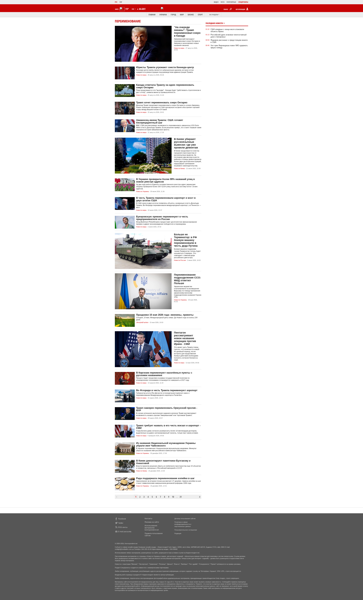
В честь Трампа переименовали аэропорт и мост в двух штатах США (166, 199)
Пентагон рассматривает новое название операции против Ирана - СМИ (185, 338)
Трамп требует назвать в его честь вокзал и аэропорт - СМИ (168, 426)
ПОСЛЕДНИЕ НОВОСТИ (214, 23)
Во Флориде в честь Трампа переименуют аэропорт (166, 390)
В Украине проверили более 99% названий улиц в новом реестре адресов (165, 180)
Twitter (120, 523)
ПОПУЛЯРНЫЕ (231, 2)
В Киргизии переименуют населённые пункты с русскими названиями (164, 374)
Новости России (180, 260)
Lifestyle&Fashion (142, 322)
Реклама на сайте (152, 522)
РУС (116, 2)
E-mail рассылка (124, 532)
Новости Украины (142, 191)
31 (181, 496)
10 (173, 496)
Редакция (177, 533)
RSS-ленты (122, 527)
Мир (182, 14)
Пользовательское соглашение (185, 530)
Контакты (148, 519)
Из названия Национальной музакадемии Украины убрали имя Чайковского (166, 444)
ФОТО (222, 2)
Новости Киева (179, 168)
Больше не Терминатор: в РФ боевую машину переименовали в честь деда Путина (186, 240)
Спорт (200, 14)
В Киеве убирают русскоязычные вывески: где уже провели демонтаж (186, 143)
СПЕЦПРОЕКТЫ (243, 2)
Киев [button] (116, 9)
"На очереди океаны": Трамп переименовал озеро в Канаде (187, 31)
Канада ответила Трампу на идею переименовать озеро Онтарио (165, 86)
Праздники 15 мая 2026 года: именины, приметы (165, 314)
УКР (121, 2)
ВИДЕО (216, 2)
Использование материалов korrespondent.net (152, 528)
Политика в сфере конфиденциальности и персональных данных (182, 524)
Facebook (122, 519)
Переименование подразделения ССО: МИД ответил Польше (187, 279)
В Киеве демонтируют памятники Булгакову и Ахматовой (163, 462)
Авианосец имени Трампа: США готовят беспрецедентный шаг (159, 121)
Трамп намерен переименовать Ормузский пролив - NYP (166, 409)
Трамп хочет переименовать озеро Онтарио (161, 102)
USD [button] (133, 9)
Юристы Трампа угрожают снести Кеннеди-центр (165, 67)
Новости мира (179, 48)
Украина (163, 14)
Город (173, 14)
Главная (151, 14)
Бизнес (191, 14)
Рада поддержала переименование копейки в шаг (165, 478)
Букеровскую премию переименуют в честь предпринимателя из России (162, 218)
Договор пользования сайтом (185, 518)
